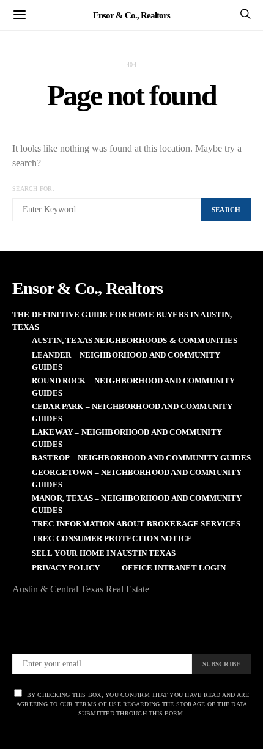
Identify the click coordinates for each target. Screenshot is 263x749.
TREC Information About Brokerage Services (136, 523)
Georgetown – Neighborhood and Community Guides (137, 478)
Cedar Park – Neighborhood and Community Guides (132, 412)
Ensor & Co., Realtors (131, 15)
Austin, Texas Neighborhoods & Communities (135, 340)
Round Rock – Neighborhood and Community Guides (133, 386)
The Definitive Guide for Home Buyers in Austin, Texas (122, 320)
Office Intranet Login (173, 567)
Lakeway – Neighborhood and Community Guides (127, 438)
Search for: (33, 188)
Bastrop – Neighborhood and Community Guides (141, 457)
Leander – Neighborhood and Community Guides (126, 361)
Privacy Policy (66, 567)
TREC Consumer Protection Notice (112, 538)
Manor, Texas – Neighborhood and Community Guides (137, 504)
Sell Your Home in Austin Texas (104, 553)
